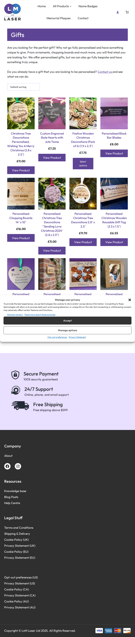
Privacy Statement (77, 337)
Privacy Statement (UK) (19, 545)
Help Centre (12, 503)
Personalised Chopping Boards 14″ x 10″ (20, 218)
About (8, 455)
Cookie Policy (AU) (16, 601)
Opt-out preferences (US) (21, 577)
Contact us (105, 72)
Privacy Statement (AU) (20, 607)
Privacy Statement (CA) (20, 595)
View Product (21, 170)
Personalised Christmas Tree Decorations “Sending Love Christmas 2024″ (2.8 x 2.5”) (52, 224)
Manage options (67, 330)
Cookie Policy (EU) (16, 551)
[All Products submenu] (70, 6)
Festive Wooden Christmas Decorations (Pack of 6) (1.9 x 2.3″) (83, 140)
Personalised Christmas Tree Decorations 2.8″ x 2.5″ (83, 220)
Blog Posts (11, 497)
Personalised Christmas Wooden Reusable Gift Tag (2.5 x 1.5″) (114, 220)
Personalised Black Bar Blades (114, 135)
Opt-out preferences (57, 337)
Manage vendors (15, 314)
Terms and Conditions (18, 527)
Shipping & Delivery (17, 533)
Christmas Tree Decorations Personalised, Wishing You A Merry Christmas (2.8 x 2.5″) (20, 144)
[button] (129, 300)
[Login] (117, 12)
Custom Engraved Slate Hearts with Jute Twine (52, 138)
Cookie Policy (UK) (16, 539)
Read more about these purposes (40, 314)
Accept (67, 320)
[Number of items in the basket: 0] (127, 12)
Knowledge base (15, 491)
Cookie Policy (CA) (16, 589)
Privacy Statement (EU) (19, 557)
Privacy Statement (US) (19, 583)
